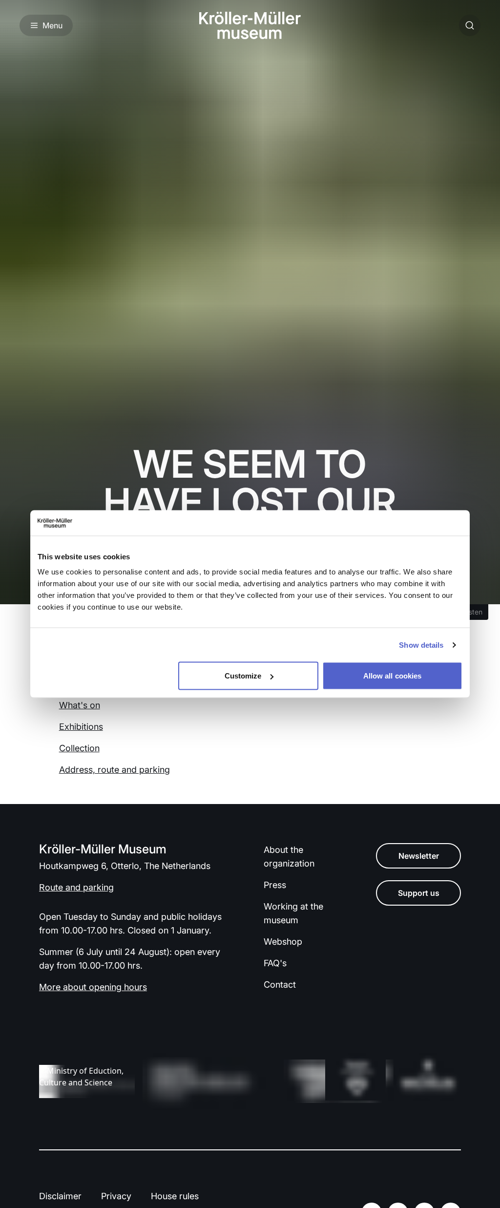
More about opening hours (93, 987)
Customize (243, 676)
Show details (421, 644)
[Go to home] (250, 25)
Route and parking (76, 887)
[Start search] (469, 25)
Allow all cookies (392, 676)
